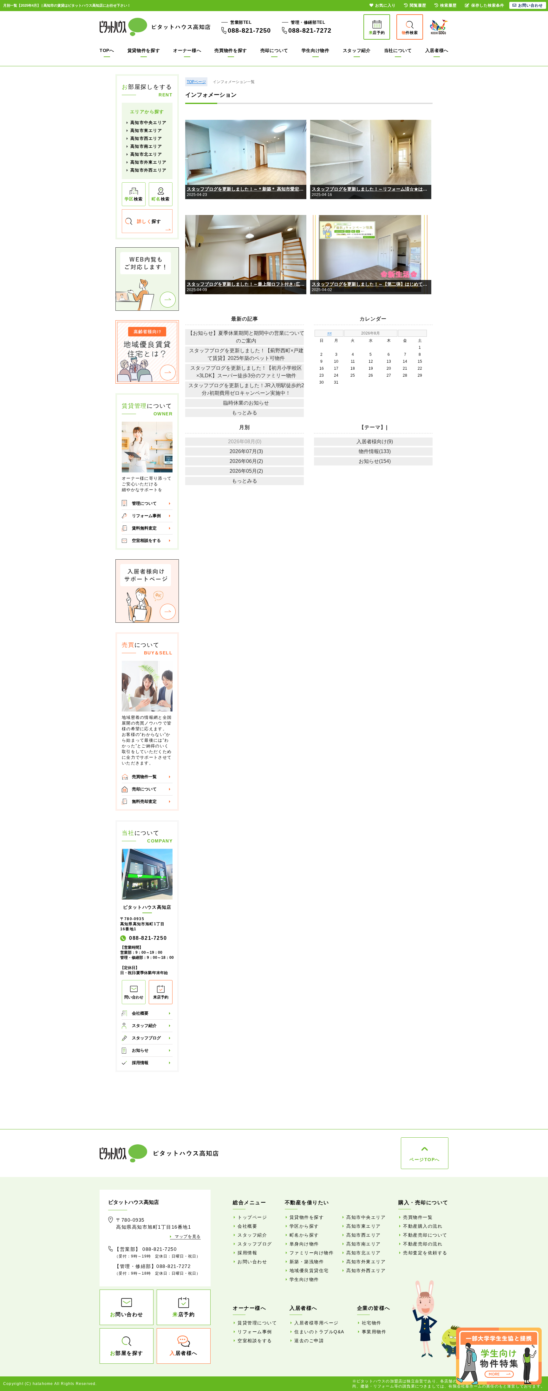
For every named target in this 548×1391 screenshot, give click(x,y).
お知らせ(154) (375, 461)
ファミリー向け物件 (312, 1252)
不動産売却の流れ (422, 1243)
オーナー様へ (187, 50)
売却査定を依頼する (425, 1252)
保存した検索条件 (487, 5)
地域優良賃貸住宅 (309, 1270)
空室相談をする (146, 540)
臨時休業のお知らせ (246, 403)
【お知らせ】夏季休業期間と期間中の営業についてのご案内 (246, 336)
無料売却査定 (144, 801)
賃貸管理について (257, 1322)
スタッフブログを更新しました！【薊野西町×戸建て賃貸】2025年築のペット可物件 (246, 354)
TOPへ (107, 50)
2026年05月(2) (246, 471)
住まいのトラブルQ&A (319, 1331)
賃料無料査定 (144, 528)
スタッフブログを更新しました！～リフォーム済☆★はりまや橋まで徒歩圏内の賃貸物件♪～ (371, 189)
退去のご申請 (309, 1340)
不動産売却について (425, 1235)
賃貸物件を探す (143, 50)
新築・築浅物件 (307, 1261)
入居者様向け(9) (374, 441)
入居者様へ (437, 50)
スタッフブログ (146, 1038)
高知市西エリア (146, 138)
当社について (398, 50)
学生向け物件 (315, 50)
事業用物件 (374, 1331)
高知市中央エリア (148, 122)
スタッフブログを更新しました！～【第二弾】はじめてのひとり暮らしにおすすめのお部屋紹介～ (371, 284)
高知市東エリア (146, 130)
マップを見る (188, 1236)
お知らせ (140, 1050)
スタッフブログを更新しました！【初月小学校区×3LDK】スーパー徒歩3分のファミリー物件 (246, 371)
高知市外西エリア (148, 170)
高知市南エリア (146, 146)
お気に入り (385, 5)
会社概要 (140, 1013)
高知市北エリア (146, 154)
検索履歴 (448, 5)
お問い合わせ (252, 1261)
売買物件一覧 (144, 776)
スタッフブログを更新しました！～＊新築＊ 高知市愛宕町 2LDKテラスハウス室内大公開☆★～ (246, 189)
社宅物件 (372, 1322)
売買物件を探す (230, 50)
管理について (144, 503)
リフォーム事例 (146, 515)
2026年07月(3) (246, 451)
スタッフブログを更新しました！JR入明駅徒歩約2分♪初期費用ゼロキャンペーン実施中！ (246, 389)
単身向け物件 (304, 1243)
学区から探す (304, 1226)
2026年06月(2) (246, 461)
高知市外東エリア (148, 162)
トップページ (252, 1217)
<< (329, 333)
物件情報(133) (375, 451)
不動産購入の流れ (422, 1226)
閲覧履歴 (418, 5)
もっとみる (244, 412)
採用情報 (140, 1062)
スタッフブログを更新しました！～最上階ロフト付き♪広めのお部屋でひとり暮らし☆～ (246, 284)
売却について (274, 50)
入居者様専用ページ (316, 1322)
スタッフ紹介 (357, 50)
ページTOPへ (424, 1159)
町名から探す (304, 1235)
